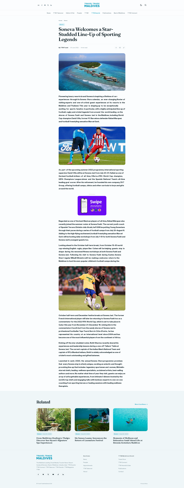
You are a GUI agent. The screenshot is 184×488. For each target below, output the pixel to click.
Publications (107, 13)
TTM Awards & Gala (124, 465)
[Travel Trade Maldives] (44, 457)
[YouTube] (53, 474)
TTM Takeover (58, 13)
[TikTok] (58, 474)
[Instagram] (45, 5)
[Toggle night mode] (141, 5)
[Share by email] (120, 47)
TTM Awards (95, 13)
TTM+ (87, 13)
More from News (140, 404)
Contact (121, 471)
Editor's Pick (70, 13)
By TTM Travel (63, 47)
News (49, 13)
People (79, 13)
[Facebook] (42, 5)
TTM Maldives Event (126, 456)
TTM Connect (132, 13)
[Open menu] (38, 5)
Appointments (87, 465)
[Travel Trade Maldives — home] (92, 5)
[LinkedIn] (51, 5)
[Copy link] (123, 47)
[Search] (145, 5)
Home (60, 20)
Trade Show (122, 459)
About (85, 471)
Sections (86, 456)
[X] (48, 5)
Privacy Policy (144, 483)
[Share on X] (116, 47)
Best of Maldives (119, 13)
